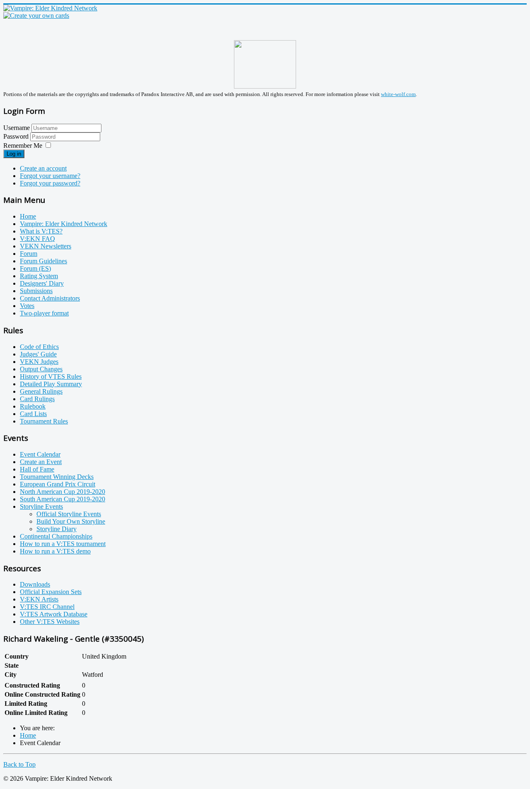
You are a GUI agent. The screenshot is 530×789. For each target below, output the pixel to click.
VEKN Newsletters (45, 246)
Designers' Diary (42, 283)
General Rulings (41, 391)
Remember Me (22, 145)
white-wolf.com (398, 94)
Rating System (39, 275)
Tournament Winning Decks (57, 476)
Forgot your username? (50, 175)
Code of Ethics (39, 346)
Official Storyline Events (68, 513)
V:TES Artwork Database (53, 614)
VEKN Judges (39, 361)
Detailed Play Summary (51, 383)
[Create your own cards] (36, 15)
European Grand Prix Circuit (57, 484)
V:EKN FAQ (37, 238)
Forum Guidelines (43, 261)
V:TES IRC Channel (47, 606)
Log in (14, 154)
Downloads (35, 584)
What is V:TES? (41, 231)
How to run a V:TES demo (55, 551)
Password (16, 136)
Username (16, 127)
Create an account (43, 168)
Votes (27, 305)
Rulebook (33, 406)
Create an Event (41, 461)
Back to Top (19, 764)
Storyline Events (41, 506)
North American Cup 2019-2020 (62, 491)
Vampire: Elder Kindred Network (63, 223)
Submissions (36, 290)
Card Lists (33, 413)
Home (28, 216)
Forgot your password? (50, 183)
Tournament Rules (44, 421)
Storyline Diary (56, 528)
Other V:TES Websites (50, 621)
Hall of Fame (37, 469)
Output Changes (41, 369)
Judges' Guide (38, 354)
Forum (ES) (35, 268)
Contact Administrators (50, 298)
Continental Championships (56, 536)
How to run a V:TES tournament (63, 543)
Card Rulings (37, 398)
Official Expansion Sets (51, 591)
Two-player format (44, 313)
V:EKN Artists (39, 599)
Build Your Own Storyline (70, 521)
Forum (28, 253)
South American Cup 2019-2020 (62, 499)
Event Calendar (40, 454)
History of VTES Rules (51, 376)
